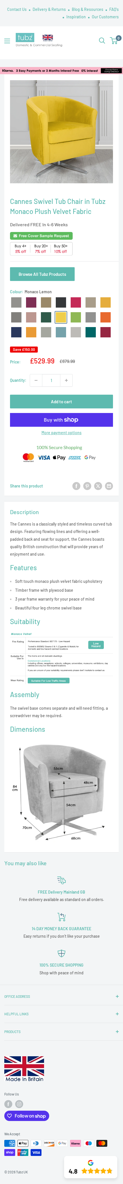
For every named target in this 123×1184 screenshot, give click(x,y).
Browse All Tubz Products (42, 274)
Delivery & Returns (50, 9)
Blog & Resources (88, 9)
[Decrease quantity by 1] (36, 380)
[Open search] (102, 41)
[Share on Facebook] (76, 486)
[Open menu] (7, 41)
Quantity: (18, 380)
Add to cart (61, 401)
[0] (114, 40)
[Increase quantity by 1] (66, 380)
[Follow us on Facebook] (8, 1104)
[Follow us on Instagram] (19, 1104)
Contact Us (17, 9)
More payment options (61, 432)
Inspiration (76, 16)
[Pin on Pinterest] (87, 486)
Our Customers (105, 16)
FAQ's (114, 9)
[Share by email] (109, 486)
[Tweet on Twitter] (98, 486)
